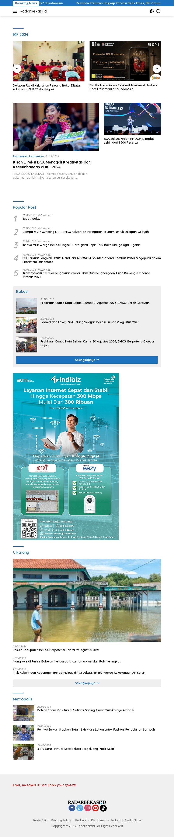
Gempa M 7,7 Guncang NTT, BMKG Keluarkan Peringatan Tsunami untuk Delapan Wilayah (85, 232)
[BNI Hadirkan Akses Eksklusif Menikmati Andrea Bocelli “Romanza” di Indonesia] (125, 61)
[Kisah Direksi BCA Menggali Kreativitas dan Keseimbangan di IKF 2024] (56, 127)
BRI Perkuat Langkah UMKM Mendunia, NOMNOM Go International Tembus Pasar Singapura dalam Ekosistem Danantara (91, 260)
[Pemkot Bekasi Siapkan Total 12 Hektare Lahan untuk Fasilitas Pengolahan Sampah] (23, 733)
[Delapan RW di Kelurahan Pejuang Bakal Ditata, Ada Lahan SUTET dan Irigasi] (48, 61)
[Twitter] (79, 808)
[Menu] (16, 11)
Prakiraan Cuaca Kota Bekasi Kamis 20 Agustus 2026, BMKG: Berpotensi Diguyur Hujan (97, 343)
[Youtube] (95, 808)
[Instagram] (87, 808)
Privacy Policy (61, 820)
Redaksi (81, 820)
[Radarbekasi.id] (87, 802)
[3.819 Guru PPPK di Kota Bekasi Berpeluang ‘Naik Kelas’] (23, 752)
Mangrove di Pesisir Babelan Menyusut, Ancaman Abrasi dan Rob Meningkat (67, 661)
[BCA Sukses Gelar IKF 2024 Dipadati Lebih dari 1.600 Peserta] (132, 119)
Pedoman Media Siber (126, 820)
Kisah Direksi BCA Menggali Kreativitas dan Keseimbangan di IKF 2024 (52, 164)
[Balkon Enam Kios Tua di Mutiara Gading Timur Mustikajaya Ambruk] (23, 713)
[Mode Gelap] (151, 11)
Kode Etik (40, 820)
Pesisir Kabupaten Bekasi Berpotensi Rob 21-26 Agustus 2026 (56, 650)
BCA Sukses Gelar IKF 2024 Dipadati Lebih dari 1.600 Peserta (129, 140)
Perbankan (20, 156)
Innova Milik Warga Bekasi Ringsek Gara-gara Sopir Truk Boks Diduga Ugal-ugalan (81, 245)
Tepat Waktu (31, 219)
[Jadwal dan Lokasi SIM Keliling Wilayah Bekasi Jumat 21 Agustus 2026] (26, 325)
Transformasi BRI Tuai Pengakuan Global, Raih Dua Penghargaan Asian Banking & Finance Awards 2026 (86, 275)
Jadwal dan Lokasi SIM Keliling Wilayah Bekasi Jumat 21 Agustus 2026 (90, 322)
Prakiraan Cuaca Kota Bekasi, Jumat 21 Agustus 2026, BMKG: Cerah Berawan (95, 303)
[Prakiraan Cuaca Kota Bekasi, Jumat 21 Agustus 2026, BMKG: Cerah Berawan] (26, 306)
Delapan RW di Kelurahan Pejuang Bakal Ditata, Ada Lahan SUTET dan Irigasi (46, 87)
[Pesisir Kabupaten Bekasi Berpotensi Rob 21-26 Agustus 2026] (87, 600)
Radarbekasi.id (33, 11)
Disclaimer (98, 820)
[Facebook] (72, 808)
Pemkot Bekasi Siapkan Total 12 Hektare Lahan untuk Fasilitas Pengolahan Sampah (96, 729)
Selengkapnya (85, 360)
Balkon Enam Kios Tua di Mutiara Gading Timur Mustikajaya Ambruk (85, 710)
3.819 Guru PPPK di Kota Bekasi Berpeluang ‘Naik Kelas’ (76, 749)
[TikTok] (103, 808)
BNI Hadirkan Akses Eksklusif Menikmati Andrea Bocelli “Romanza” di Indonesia (123, 87)
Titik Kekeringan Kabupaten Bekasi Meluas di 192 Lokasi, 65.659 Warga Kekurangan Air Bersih (79, 673)
